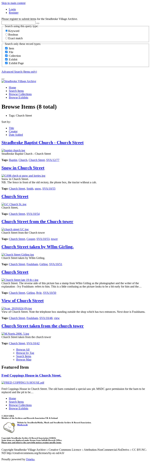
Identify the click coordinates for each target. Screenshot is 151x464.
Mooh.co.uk (22, 425)
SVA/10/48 (45, 318)
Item (11, 48)
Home (12, 87)
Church (23, 160)
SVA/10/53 (43, 238)
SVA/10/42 (33, 343)
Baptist (13, 160)
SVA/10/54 (33, 213)
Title (11, 128)
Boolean (13, 34)
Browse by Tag (25, 352)
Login (12, 9)
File (11, 52)
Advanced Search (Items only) (19, 71)
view (57, 318)
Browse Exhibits (18, 97)
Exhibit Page (16, 63)
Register (13, 12)
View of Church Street (22, 300)
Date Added (16, 134)
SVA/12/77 (52, 160)
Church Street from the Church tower (37, 221)
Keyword (13, 30)
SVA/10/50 (49, 292)
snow (38, 188)
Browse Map (23, 359)
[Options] (37, 23)
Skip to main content (13, 3)
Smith (30, 188)
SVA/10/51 (55, 264)
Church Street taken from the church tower (42, 325)
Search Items (16, 90)
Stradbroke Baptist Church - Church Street (42, 142)
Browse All (22, 349)
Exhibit (13, 59)
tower (54, 238)
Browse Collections (20, 94)
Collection (15, 55)
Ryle (39, 292)
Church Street (37, 160)
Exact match (15, 38)
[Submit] (2, 78)
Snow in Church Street (22, 167)
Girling (43, 264)
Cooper (31, 238)
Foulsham (32, 264)
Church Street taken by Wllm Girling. (37, 246)
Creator (13, 131)
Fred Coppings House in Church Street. (31, 375)
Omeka (30, 459)
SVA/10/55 (48, 188)
